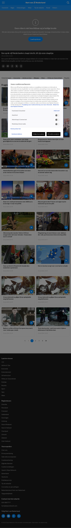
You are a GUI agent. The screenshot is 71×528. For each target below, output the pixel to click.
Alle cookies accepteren (53, 134)
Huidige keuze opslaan (38, 134)
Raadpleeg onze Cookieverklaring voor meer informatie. (37, 104)
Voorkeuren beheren (17, 134)
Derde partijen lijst (16, 128)
